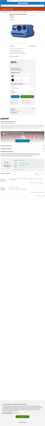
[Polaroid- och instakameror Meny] (12, 12)
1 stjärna (15, 167)
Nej (41, 182)
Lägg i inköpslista (33, 45)
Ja (39, 182)
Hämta (16, 96)
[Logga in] (40, 3)
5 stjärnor (16, 160)
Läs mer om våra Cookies (7, 413)
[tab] (3, 1)
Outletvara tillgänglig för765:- (16, 69)
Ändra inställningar (22, 422)
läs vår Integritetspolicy (16, 413)
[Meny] (1, 3)
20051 (19, 128)
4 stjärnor (16, 161)
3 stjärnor (16, 163)
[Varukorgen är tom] (43, 3)
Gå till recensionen (14, 112)
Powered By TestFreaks (38, 195)
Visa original (24, 189)
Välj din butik (14, 92)
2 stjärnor (16, 165)
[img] (35, 32)
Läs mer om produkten (13, 56)
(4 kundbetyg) (11, 16)
